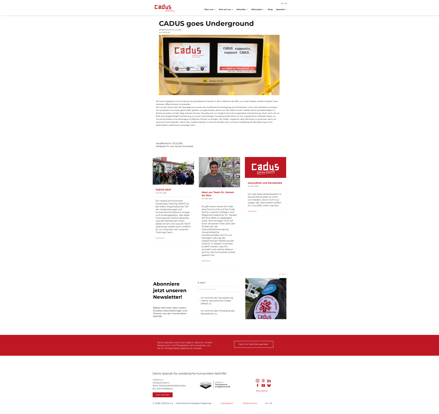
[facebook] (257, 385)
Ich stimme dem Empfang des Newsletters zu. (218, 312)
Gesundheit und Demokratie (265, 183)
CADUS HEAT (163, 189)
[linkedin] (269, 380)
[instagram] (257, 380)
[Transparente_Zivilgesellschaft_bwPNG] (215, 381)
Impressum (226, 403)
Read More (160, 238)
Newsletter (262, 390)
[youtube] (263, 385)
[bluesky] (269, 385)
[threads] (263, 380)
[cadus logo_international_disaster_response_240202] (164, 3)
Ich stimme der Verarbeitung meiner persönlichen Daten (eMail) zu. (217, 300)
